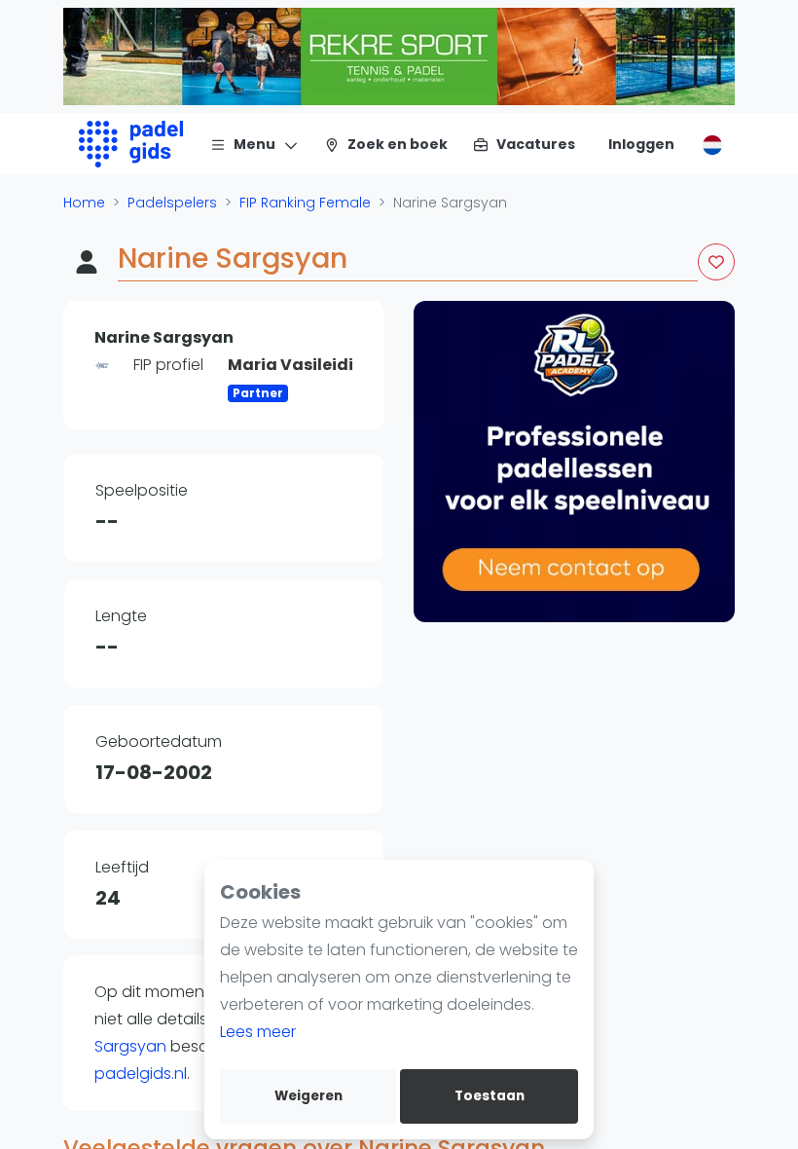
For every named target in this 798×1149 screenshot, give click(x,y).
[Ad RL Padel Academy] (574, 461)
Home (84, 202)
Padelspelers (172, 202)
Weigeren (308, 1096)
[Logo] (131, 144)
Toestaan (489, 1096)
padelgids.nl (140, 1073)
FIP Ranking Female (305, 202)
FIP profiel (168, 364)
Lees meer (258, 1031)
